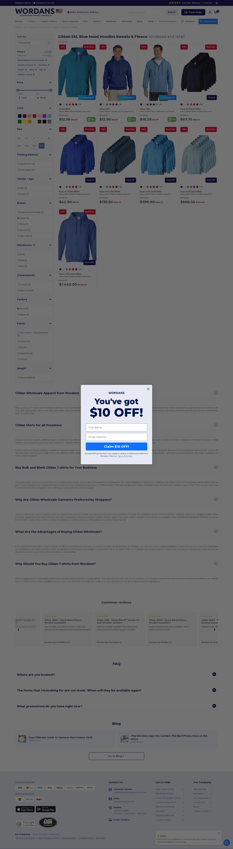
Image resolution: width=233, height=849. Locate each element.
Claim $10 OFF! (116, 446)
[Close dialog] (148, 389)
